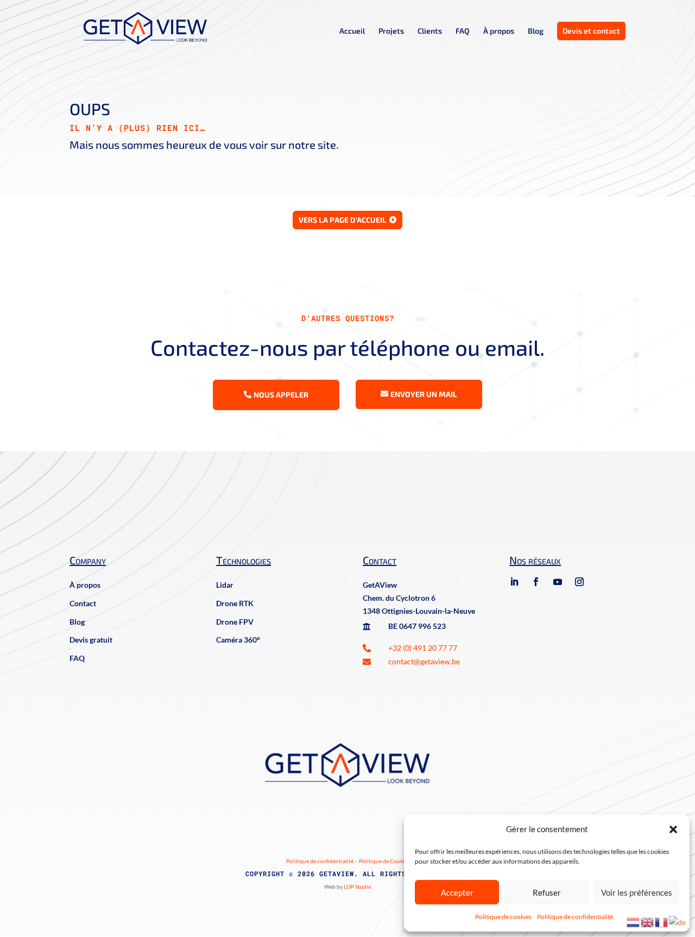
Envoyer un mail (423, 394)
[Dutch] (634, 921)
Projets (391, 31)
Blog (536, 31)
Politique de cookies (503, 917)
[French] (662, 921)
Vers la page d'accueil (343, 219)
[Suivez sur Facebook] (536, 581)
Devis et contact (591, 30)
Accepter (457, 892)
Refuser (547, 892)
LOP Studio (357, 886)
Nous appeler (281, 394)
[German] (678, 921)
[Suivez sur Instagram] (579, 581)
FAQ (463, 31)
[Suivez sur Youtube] (557, 581)
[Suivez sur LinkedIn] (514, 581)
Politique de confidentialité (575, 917)
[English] (648, 921)
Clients (430, 31)
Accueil (352, 31)
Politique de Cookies (384, 861)
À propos (498, 31)
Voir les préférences (636, 892)
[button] (673, 829)
